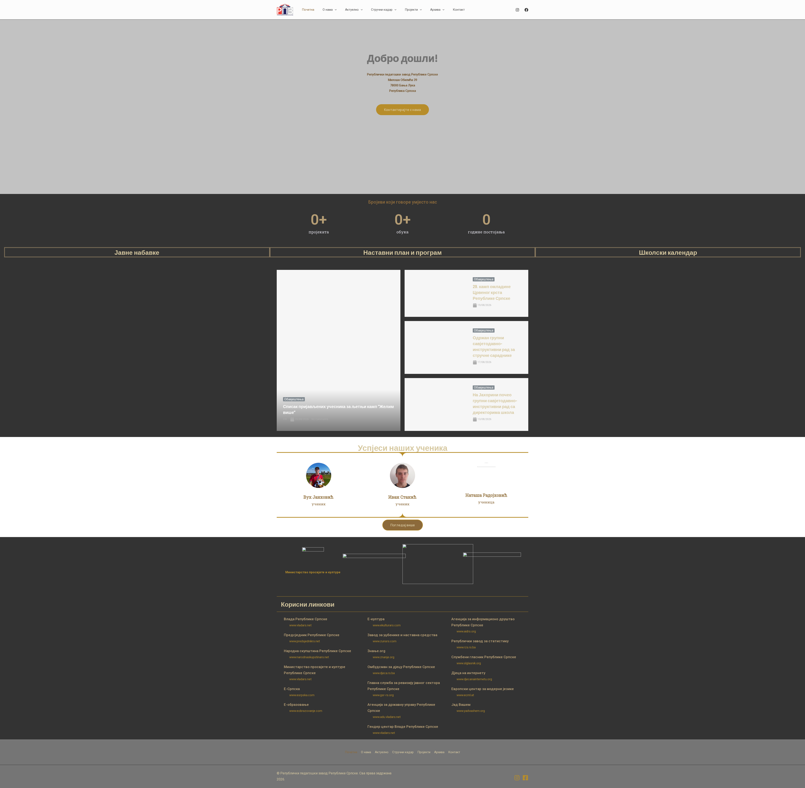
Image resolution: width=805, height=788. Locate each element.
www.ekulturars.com (387, 625)
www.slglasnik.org (469, 663)
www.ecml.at (465, 695)
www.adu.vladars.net (387, 717)
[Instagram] (517, 10)
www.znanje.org (383, 657)
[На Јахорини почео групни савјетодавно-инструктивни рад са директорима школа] (435, 404)
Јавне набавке (136, 252)
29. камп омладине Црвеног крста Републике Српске (492, 292)
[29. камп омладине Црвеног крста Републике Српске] (435, 293)
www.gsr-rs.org (383, 695)
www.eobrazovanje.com (305, 711)
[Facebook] (526, 10)
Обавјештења (294, 399)
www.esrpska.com (301, 695)
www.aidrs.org (466, 631)
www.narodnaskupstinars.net (309, 657)
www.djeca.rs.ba (384, 673)
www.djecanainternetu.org (474, 679)
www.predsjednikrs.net (304, 641)
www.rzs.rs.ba (466, 647)
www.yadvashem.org (471, 711)
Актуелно (381, 752)
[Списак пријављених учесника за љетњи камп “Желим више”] (338, 350)
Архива (439, 752)
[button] (335, 9)
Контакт (454, 752)
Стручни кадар (403, 752)
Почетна (351, 752)
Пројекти (423, 752)
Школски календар (668, 252)
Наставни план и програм (402, 252)
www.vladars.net (300, 625)
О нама (366, 752)
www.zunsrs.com (384, 641)
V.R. (285, 419)
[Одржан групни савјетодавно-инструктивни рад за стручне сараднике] (435, 347)
